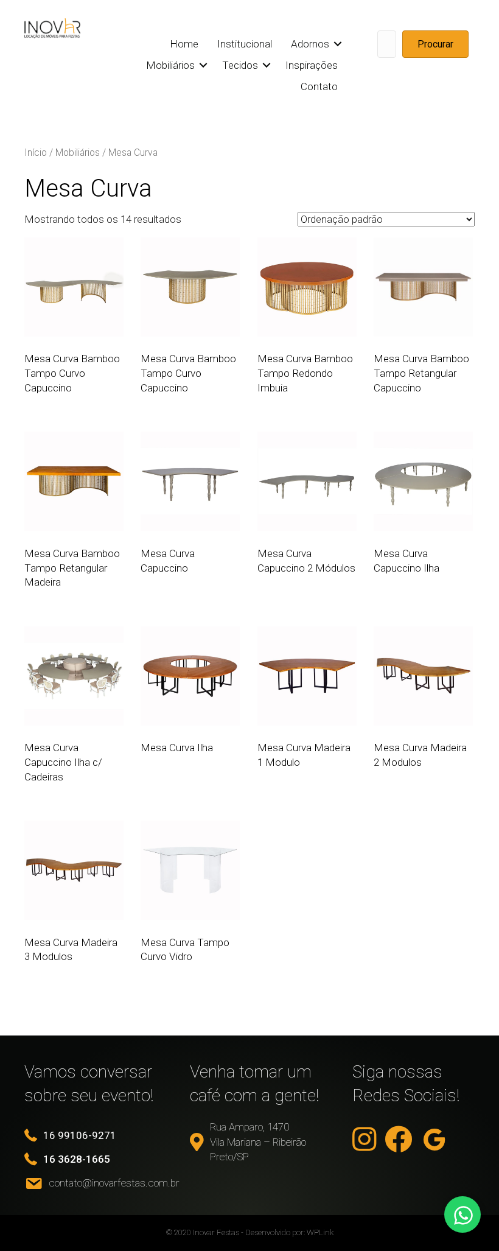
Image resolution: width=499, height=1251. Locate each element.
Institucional (244, 44)
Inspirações (311, 65)
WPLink (320, 1232)
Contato (319, 86)
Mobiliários (170, 65)
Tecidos (240, 65)
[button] (338, 44)
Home (184, 44)
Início (35, 152)
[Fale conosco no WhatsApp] (462, 1214)
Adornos (310, 44)
